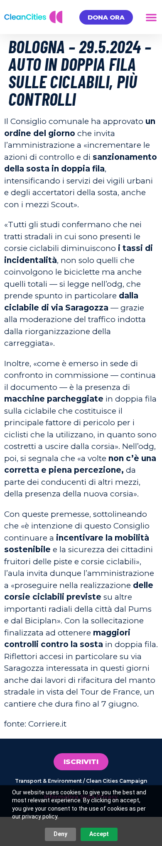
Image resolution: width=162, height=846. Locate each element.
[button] (151, 17)
